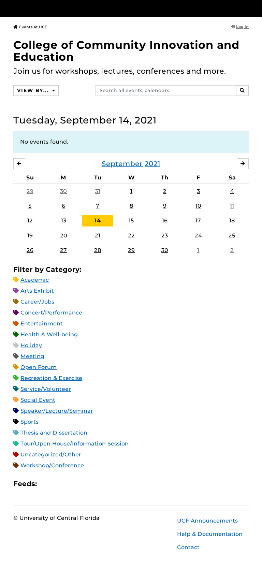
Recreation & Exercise (51, 378)
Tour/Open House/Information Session (74, 443)
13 (63, 220)
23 (164, 235)
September (122, 164)
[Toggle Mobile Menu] (247, 8)
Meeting (32, 356)
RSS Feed (69, 483)
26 (30, 250)
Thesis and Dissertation (53, 432)
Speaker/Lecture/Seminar (56, 411)
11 (232, 206)
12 (30, 220)
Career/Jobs (37, 301)
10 (198, 206)
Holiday (31, 345)
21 (97, 235)
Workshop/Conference (52, 465)
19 (30, 235)
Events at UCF (33, 27)
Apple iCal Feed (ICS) (46, 483)
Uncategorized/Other (50, 454)
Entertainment (41, 323)
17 (198, 220)
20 (63, 235)
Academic (34, 280)
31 (97, 191)
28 (97, 250)
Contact (188, 547)
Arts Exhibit (37, 291)
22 (131, 235)
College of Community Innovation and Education (126, 50)
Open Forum (38, 367)
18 (232, 220)
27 (63, 250)
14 (97, 220)
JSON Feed (92, 483)
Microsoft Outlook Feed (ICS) (57, 483)
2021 (152, 164)
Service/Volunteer (45, 389)
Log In (242, 26)
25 (232, 235)
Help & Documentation (210, 534)
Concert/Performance (51, 312)
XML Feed (80, 483)
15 (131, 220)
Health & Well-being (49, 334)
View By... (33, 90)
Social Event (37, 400)
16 (165, 220)
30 (63, 191)
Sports (29, 422)
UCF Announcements (207, 520)
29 (30, 191)
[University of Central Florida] (58, 8)
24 (198, 235)
